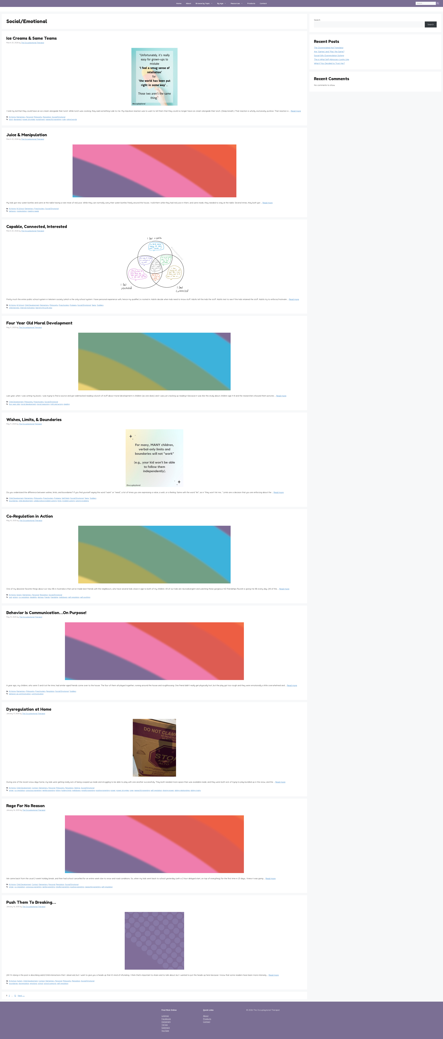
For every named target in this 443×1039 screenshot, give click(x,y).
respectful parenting (53, 119)
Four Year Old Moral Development (39, 323)
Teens (94, 305)
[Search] (438, 3)
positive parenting (103, 790)
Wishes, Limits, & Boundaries (34, 419)
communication (37, 694)
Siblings (77, 788)
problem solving (68, 501)
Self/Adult (65, 498)
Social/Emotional (58, 117)
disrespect (18, 119)
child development (26, 501)
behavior (12, 211)
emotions (33, 983)
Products (251, 3)
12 (15, 995)
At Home (12, 117)
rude (64, 119)
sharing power (168, 790)
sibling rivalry (196, 790)
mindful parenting (88, 790)
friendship (54, 597)
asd (10, 597)
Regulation (47, 117)
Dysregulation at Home (28, 709)
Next (21, 995)
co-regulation (24, 597)
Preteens (73, 305)
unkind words (71, 119)
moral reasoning (43, 404)
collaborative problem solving (45, 501)
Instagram (166, 1022)
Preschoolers (39, 209)
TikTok (165, 1025)
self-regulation (73, 597)
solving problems (82, 501)
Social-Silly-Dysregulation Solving (329, 55)
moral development (28, 404)
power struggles (28, 119)
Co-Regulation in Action (29, 516)
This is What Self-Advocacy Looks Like (331, 59)
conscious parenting (33, 790)
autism (15, 597)
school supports (50, 983)
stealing (67, 404)
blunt (11, 119)
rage (131, 790)
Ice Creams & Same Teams (31, 38)
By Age (220, 3)
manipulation (22, 211)
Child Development (32, 305)
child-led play (14, 308)
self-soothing (85, 597)
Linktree (165, 1016)
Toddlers (100, 305)
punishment (40, 119)
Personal (29, 117)
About (188, 3)
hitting (58, 790)
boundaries (13, 501)
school (40, 983)
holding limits (66, 790)
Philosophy (38, 117)
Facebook (166, 1019)
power (113, 790)
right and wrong (56, 404)
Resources (235, 3)
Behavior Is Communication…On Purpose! (46, 612)
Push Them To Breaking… (31, 902)
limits (59, 501)
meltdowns (63, 597)
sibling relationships (182, 790)
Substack (166, 1027)
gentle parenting (48, 790)
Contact (263, 3)
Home (178, 3)
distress (41, 597)
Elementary (20, 117)
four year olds (14, 404)
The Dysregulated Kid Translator (328, 47)
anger (11, 790)
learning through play (44, 308)
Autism (19, 595)
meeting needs (33, 211)
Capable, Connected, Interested (36, 226)
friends (47, 597)
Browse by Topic (203, 3)
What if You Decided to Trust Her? (329, 63)
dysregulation (24, 983)
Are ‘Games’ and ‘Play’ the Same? (329, 51)
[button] (212, 3)
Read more (296, 111)
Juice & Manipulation (26, 134)
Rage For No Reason (25, 805)
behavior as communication (20, 694)
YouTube (165, 1030)
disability (33, 597)
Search (317, 20)
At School (20, 209)
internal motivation (27, 308)
